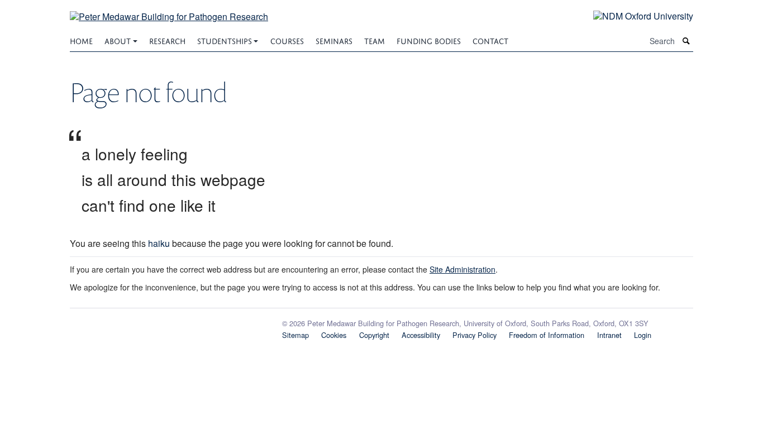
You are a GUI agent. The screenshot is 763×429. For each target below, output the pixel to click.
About (117, 40)
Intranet (609, 335)
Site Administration (462, 269)
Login (642, 335)
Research (167, 40)
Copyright (374, 335)
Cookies (333, 335)
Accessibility (421, 335)
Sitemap (295, 335)
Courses (287, 40)
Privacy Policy (474, 335)
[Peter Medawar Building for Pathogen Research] (169, 9)
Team (374, 40)
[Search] (686, 41)
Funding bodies (429, 40)
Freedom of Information (546, 335)
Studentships (224, 40)
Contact (490, 40)
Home (81, 40)
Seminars (334, 40)
